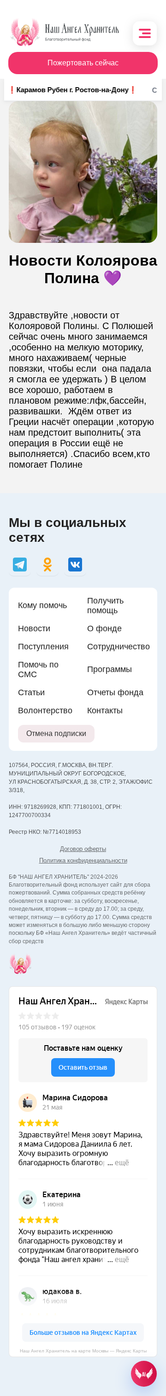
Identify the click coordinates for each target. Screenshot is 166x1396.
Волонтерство (45, 710)
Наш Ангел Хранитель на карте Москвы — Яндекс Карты (83, 1350)
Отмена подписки (56, 733)
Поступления (43, 646)
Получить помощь (105, 605)
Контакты (105, 710)
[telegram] (20, 564)
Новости (34, 628)
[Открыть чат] (144, 1374)
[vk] (75, 564)
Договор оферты (83, 848)
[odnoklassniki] (47, 564)
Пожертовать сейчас (83, 63)
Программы (109, 669)
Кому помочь (42, 605)
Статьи (31, 692)
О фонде (104, 628)
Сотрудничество (118, 646)
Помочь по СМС (38, 669)
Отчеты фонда (115, 692)
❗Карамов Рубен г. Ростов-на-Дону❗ (67, 90)
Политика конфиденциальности (83, 860)
